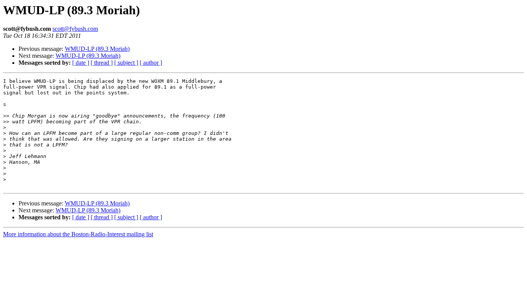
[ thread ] (102, 62)
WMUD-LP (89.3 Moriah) (97, 48)
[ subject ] (126, 62)
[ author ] (151, 62)
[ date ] (80, 62)
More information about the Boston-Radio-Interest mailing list (78, 234)
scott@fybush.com (75, 28)
